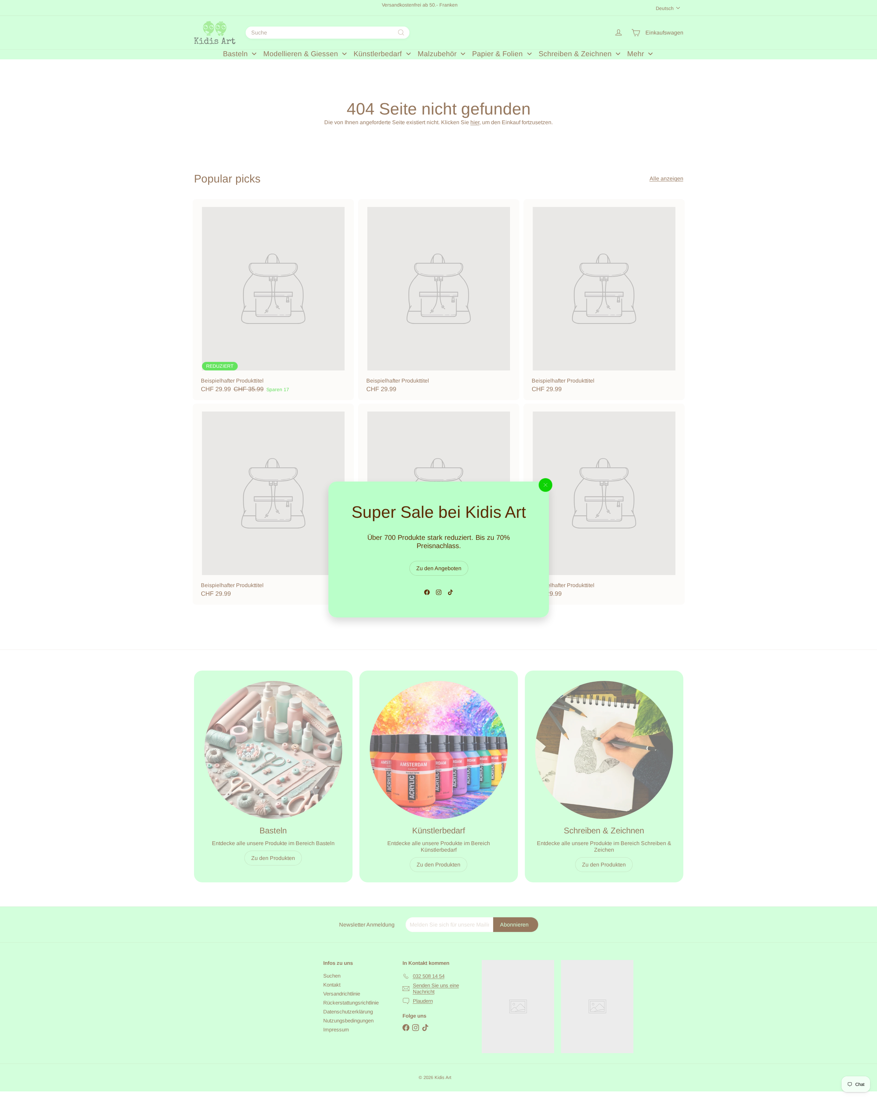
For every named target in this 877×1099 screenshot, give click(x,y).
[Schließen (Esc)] (545, 485)
